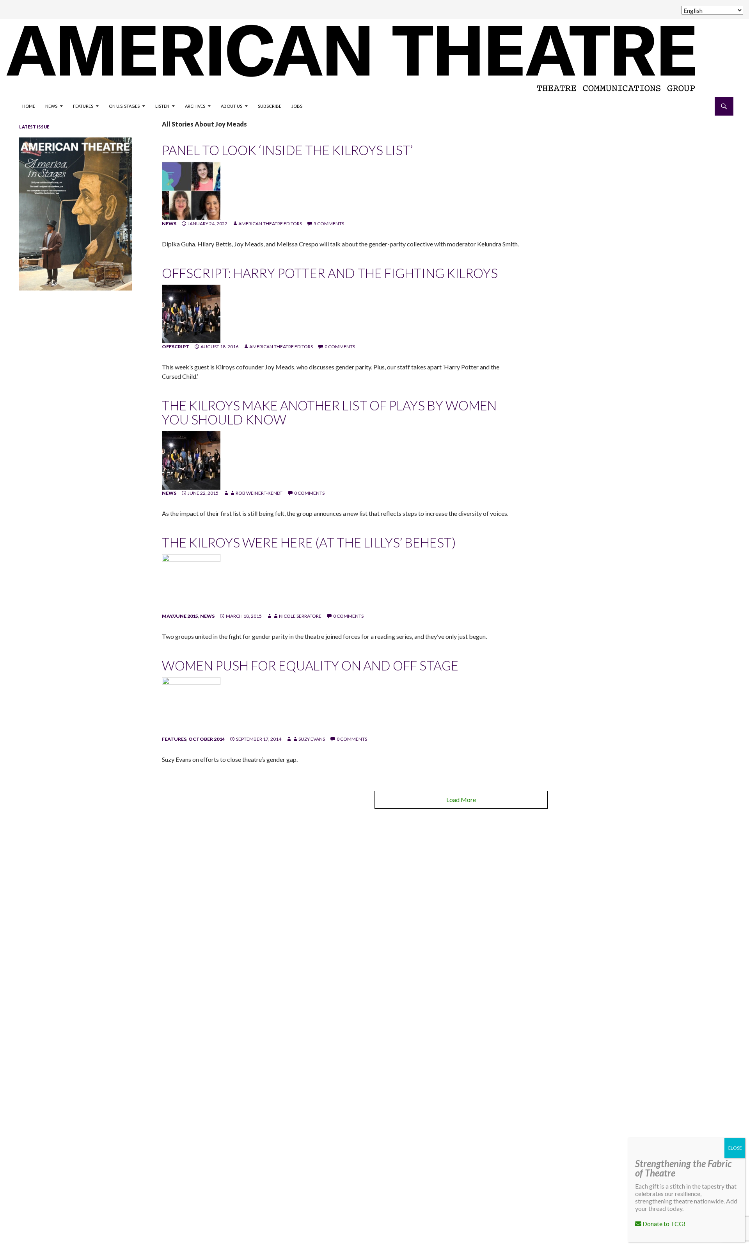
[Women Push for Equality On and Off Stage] (191, 706)
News (51, 106)
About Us (231, 106)
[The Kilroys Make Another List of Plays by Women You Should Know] (191, 460)
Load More (461, 799)
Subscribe (269, 106)
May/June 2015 (180, 616)
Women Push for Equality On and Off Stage (310, 665)
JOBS (296, 106)
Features (83, 106)
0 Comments (340, 346)
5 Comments (329, 223)
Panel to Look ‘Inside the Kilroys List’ (287, 150)
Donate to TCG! (663, 1223)
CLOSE (735, 1148)
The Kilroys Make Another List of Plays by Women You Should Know (329, 412)
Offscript (175, 346)
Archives (195, 106)
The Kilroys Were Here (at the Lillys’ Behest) (309, 542)
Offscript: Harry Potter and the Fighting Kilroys (330, 273)
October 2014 (206, 739)
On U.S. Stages (124, 106)
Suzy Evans (311, 739)
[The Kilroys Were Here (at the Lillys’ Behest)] (191, 583)
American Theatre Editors (270, 223)
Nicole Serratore (300, 616)
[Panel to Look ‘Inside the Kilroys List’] (191, 190)
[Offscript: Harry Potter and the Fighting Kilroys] (191, 313)
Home (28, 106)
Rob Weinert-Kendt (259, 493)
